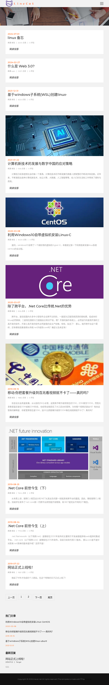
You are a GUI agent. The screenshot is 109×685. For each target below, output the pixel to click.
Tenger (18, 662)
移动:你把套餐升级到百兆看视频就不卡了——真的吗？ (49, 393)
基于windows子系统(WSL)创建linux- (37, 95)
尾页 (50, 597)
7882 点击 (22, 398)
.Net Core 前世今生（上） (28, 526)
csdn (13, 71)
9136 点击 (21, 169)
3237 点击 (22, 71)
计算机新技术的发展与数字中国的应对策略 (40, 164)
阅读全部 (14, 49)
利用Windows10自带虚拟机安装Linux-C (39, 235)
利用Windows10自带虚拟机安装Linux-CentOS (28, 622)
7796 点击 (22, 531)
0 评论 (31, 43)
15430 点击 (22, 240)
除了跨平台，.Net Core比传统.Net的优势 (40, 306)
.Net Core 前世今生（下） (28, 488)
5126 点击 (21, 311)
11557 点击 (22, 572)
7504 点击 (22, 493)
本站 (13, 43)
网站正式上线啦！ (21, 567)
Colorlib (88, 679)
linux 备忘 (16, 38)
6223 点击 (22, 99)
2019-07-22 (9, 662)
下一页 (38, 597)
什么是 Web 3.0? (21, 66)
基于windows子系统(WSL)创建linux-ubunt (26, 641)
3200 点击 (22, 43)
